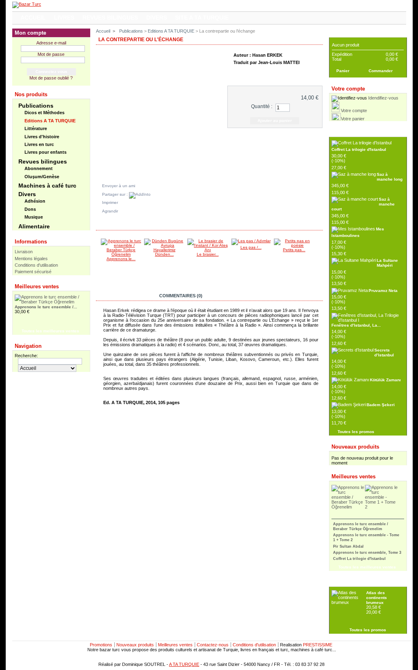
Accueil (103, 31)
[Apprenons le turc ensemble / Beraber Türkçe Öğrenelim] (121, 254)
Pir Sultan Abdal (348, 546)
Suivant (319, 254)
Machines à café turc (47, 185)
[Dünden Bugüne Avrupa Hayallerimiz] (164, 250)
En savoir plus (123, 295)
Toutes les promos (356, 431)
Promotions (101, 644)
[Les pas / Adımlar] (251, 241)
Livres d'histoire (41, 136)
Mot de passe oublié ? (51, 77)
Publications (35, 105)
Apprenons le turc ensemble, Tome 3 (367, 553)
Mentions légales (31, 258)
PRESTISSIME (317, 644)
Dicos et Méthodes (44, 112)
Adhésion (34, 201)
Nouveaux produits (355, 447)
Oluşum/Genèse (41, 176)
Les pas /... (251, 247)
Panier (339, 33)
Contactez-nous (213, 644)
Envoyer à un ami (118, 186)
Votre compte (354, 110)
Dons (30, 209)
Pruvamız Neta (383, 290)
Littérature (35, 128)
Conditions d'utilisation (36, 265)
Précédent (98, 254)
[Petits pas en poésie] (294, 245)
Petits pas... (294, 250)
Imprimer (110, 202)
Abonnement (38, 168)
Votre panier (353, 118)
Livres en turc (39, 144)
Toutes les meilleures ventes (50, 331)
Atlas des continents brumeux (376, 597)
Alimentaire (34, 226)
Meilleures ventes (37, 286)
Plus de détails (276, 72)
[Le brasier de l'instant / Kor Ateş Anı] (207, 250)
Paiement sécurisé (33, 271)
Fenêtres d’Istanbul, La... (356, 325)
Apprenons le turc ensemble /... (46, 307)
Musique (33, 216)
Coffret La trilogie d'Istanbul (358, 149)
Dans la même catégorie (131, 225)
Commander (381, 71)
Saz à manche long (389, 176)
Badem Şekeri (381, 404)
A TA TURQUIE (184, 664)
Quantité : (261, 106)
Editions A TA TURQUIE (50, 120)
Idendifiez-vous (383, 97)
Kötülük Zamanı (385, 380)
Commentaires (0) (180, 295)
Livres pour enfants (45, 152)
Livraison (24, 251)
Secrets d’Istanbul (384, 352)
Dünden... (164, 254)
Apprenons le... (121, 259)
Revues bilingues (42, 161)
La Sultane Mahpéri (387, 263)
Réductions (345, 132)
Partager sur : (115, 194)
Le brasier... (208, 254)
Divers (27, 194)
